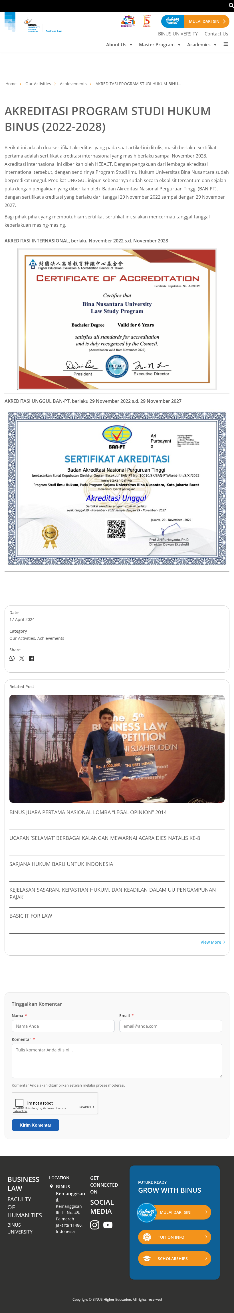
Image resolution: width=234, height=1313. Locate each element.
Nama (19, 1015)
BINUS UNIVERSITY (178, 34)
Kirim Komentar (35, 1125)
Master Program (157, 44)
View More (211, 942)
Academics (199, 44)
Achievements (73, 83)
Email (126, 1015)
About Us (116, 44)
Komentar (23, 1039)
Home (11, 83)
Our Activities (38, 83)
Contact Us (216, 34)
